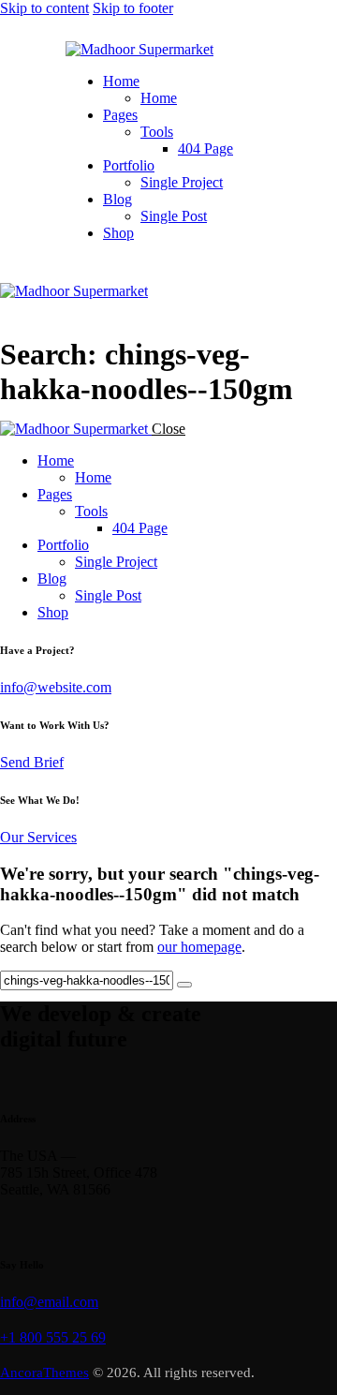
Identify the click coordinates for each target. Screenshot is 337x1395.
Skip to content (44, 8)
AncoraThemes (44, 1372)
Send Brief (32, 762)
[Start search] (184, 984)
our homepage (199, 947)
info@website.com (55, 687)
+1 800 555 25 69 (53, 1337)
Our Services (38, 837)
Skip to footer (133, 8)
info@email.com (49, 1302)
